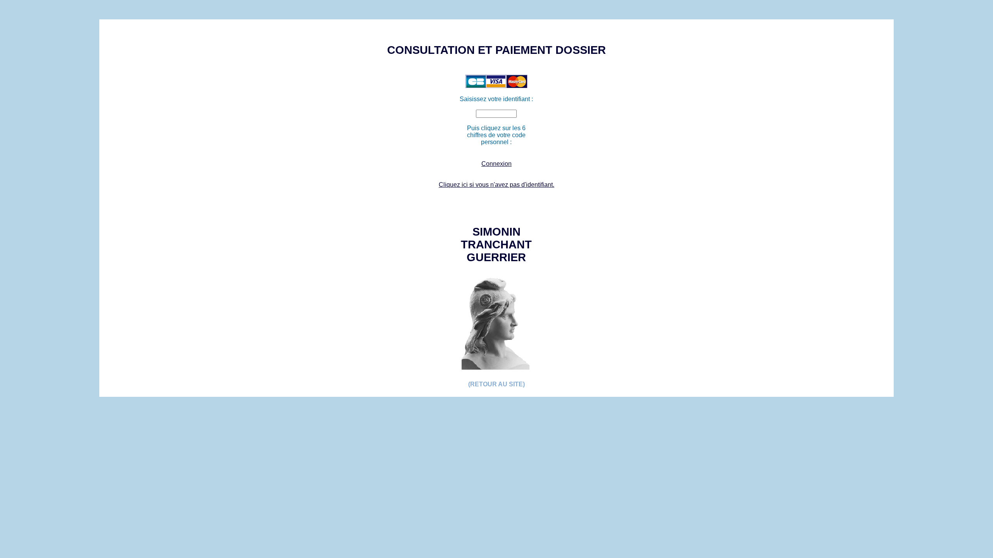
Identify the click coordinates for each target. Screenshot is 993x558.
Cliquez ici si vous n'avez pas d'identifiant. (496, 184)
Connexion (496, 163)
